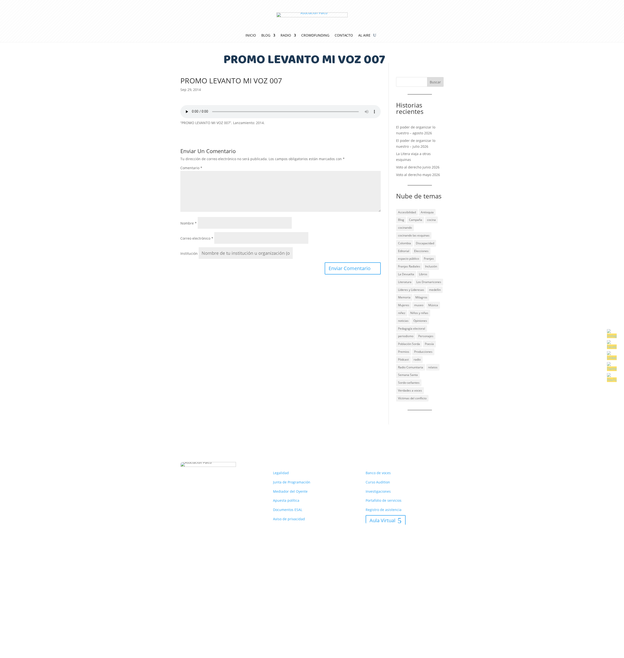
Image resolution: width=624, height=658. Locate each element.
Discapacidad (425, 243)
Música (433, 305)
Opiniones (420, 321)
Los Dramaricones (428, 282)
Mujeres (403, 305)
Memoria (404, 297)
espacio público (408, 258)
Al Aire (364, 36)
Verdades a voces (410, 390)
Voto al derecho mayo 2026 (418, 174)
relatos (433, 367)
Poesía (429, 344)
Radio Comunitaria (410, 367)
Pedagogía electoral (411, 328)
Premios (403, 352)
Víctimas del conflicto (412, 398)
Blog (265, 36)
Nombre (188, 223)
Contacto (344, 36)
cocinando (405, 228)
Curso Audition (378, 482)
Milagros (421, 297)
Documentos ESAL (287, 509)
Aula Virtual (382, 520)
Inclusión (431, 266)
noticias (403, 321)
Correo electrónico (196, 238)
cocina (431, 220)
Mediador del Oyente (290, 491)
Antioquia (427, 212)
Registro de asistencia (383, 509)
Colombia (404, 243)
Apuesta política (286, 500)
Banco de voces (378, 473)
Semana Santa (408, 375)
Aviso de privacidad (289, 519)
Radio (286, 36)
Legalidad (281, 473)
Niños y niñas (419, 313)
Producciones (423, 352)
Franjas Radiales (409, 266)
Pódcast (403, 359)
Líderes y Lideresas (411, 290)
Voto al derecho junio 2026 (417, 167)
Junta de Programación (291, 482)
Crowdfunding (315, 36)
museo (418, 305)
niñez (401, 313)
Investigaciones (378, 491)
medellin (435, 290)
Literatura (404, 282)
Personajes (425, 336)
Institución (189, 253)
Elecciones (421, 251)
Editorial (403, 251)
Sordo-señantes (408, 383)
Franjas (429, 258)
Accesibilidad (407, 212)
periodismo (405, 336)
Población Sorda (409, 344)
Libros (423, 274)
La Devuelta (406, 274)
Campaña (415, 220)
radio (417, 359)
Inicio (250, 36)
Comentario (191, 168)
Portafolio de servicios (383, 500)
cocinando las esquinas (413, 235)
